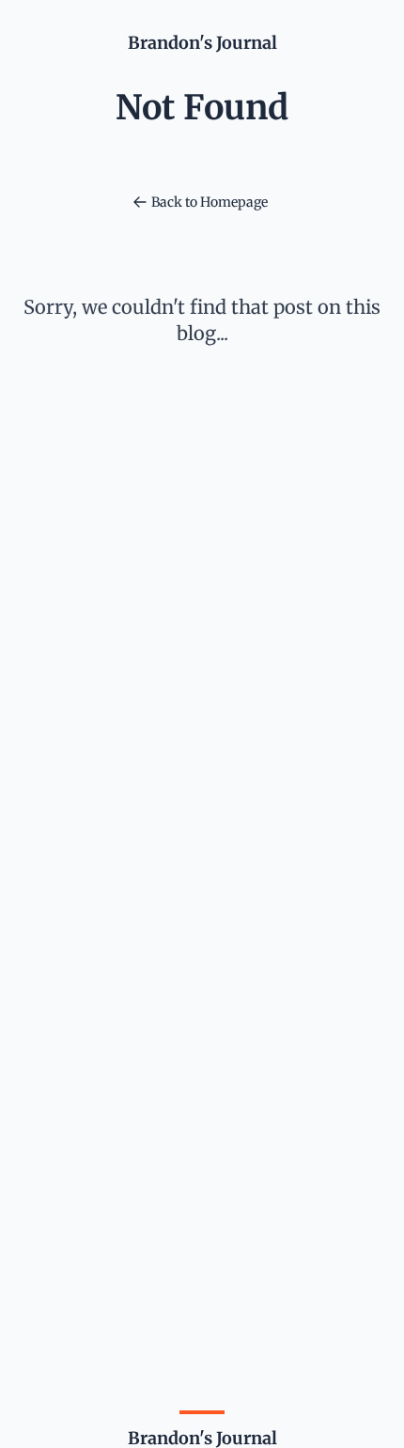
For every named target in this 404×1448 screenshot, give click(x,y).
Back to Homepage (209, 202)
